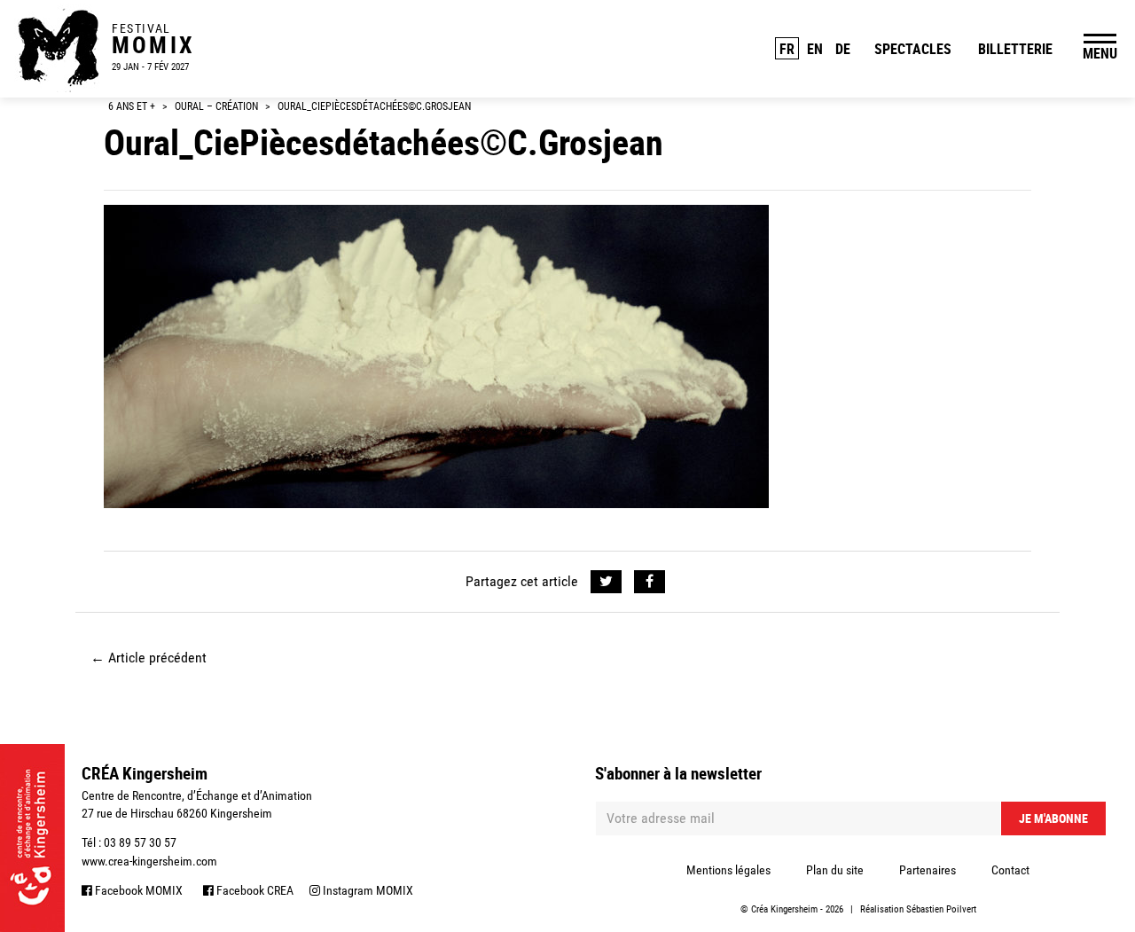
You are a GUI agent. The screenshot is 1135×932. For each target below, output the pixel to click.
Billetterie (1015, 49)
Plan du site (835, 870)
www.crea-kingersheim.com (149, 861)
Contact (1010, 870)
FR (786, 49)
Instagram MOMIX (366, 890)
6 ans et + (131, 106)
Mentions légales (728, 870)
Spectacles (912, 49)
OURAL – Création (216, 106)
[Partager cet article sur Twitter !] (606, 581)
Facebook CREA (254, 890)
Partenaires (927, 870)
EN (815, 49)
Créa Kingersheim (784, 909)
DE (842, 49)
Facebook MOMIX (137, 890)
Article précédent (148, 657)
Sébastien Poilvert (941, 909)
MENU (1100, 53)
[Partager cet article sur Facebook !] (649, 581)
